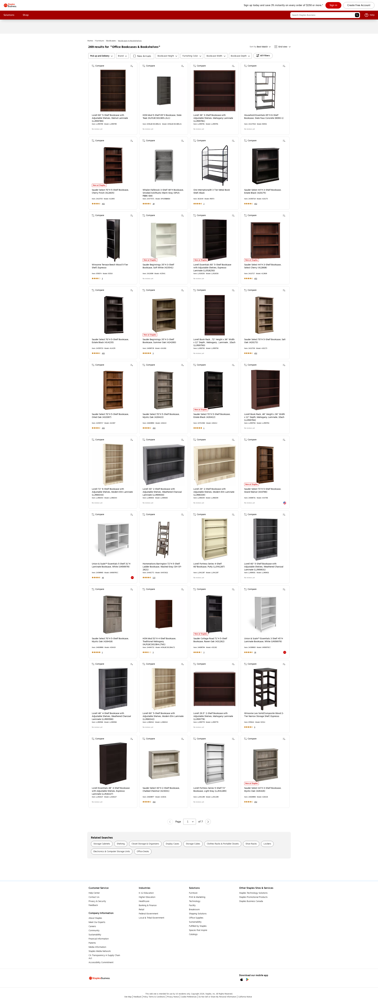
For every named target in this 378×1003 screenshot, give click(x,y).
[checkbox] (142, 56)
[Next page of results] (208, 821)
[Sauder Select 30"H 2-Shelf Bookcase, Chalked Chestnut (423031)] (164, 763)
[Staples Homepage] (10, 5)
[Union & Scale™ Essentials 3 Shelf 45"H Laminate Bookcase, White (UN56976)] (265, 614)
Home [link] (90, 40)
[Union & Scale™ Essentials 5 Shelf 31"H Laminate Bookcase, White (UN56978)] (113, 539)
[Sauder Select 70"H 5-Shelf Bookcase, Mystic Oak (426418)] (113, 614)
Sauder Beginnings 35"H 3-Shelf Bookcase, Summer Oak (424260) (159, 341)
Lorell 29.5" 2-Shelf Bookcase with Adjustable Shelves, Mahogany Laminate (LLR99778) (213, 716)
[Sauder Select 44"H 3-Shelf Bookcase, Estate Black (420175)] (265, 165)
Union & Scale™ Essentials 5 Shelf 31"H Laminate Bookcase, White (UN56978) (111, 565)
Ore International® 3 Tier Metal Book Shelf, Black (211, 191)
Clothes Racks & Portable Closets (223, 843)
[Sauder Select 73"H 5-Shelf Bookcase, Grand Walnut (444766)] (265, 464)
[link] (333, 5)
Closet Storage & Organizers (145, 843)
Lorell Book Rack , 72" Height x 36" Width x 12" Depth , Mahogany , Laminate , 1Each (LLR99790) (214, 342)
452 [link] (103, 204)
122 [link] (154, 578)
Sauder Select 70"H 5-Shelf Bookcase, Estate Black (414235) (110, 341)
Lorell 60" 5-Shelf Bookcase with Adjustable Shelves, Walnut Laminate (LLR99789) (110, 118)
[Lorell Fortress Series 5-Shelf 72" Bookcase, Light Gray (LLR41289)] (214, 763)
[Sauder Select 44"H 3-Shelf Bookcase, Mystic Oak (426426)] (265, 763)
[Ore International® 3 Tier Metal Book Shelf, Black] (214, 165)
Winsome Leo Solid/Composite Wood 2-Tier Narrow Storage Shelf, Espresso (264, 715)
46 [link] (103, 578)
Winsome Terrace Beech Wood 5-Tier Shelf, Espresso (110, 266)
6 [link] (254, 727)
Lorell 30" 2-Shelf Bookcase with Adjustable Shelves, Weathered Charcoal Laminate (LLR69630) (162, 492)
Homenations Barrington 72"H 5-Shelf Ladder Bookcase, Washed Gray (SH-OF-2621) (162, 566)
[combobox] (325, 15)
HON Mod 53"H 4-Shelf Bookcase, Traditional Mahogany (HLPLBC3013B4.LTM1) (159, 641)
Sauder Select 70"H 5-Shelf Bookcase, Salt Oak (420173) (264, 341)
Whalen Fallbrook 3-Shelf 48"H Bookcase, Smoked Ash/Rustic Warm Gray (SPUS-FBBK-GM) (163, 193)
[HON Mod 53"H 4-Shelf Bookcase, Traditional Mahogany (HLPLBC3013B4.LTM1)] (164, 614)
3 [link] (102, 278)
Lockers (267, 843)
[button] (357, 15)
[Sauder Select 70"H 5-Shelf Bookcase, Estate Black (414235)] (113, 315)
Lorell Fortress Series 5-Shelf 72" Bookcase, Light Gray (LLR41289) (210, 790)
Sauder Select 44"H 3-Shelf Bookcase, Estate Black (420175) (262, 191)
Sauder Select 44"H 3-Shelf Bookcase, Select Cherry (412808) (262, 266)
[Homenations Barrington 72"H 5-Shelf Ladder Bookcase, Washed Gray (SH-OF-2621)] (164, 539)
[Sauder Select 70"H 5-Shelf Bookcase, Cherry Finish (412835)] (113, 165)
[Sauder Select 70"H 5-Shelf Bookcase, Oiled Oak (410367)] (113, 390)
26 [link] (255, 652)
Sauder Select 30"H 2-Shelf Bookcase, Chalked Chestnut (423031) (161, 790)
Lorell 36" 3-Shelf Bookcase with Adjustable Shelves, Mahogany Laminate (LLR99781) (213, 118)
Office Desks (143, 851)
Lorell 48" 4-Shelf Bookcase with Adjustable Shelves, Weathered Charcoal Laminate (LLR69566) (111, 716)
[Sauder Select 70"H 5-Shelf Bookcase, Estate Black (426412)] (214, 390)
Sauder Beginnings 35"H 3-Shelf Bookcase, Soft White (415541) (158, 266)
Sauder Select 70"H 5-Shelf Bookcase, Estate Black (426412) (211, 416)
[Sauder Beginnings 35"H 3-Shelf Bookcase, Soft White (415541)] (164, 240)
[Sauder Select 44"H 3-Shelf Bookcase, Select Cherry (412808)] (265, 240)
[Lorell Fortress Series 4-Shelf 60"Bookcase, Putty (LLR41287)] (214, 539)
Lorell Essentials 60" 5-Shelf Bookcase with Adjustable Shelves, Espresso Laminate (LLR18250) (212, 267)
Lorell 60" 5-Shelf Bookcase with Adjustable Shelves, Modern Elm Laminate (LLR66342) (163, 716)
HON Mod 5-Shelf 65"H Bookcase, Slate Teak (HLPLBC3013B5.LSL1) (162, 117)
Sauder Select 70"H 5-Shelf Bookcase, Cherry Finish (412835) (110, 191)
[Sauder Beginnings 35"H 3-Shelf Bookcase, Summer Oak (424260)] (164, 315)
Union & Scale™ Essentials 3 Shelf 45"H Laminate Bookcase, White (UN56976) (263, 640)
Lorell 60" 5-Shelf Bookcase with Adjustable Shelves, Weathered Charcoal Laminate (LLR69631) (263, 566)
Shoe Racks (251, 843)
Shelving (121, 843)
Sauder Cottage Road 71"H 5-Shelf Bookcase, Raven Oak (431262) (210, 640)
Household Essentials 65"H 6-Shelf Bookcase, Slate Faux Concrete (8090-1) (264, 117)
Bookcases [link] (111, 40)
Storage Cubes (193, 843)
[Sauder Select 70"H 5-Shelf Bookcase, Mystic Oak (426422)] (164, 390)
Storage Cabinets (101, 843)
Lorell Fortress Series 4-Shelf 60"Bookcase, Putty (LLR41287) (209, 565)
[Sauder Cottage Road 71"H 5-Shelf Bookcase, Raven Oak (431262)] (214, 614)
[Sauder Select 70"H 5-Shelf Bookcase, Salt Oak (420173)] (265, 315)
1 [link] (203, 428)
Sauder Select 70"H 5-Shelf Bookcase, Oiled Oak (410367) (110, 416)
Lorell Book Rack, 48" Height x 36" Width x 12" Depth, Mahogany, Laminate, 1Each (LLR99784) (264, 417)
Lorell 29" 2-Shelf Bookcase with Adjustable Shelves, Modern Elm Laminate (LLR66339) (213, 492)
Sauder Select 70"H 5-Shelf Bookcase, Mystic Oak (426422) (161, 416)
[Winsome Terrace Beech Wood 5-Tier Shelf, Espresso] (113, 240)
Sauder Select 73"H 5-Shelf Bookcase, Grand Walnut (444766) (262, 491)
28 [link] (153, 204)
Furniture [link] (99, 40)
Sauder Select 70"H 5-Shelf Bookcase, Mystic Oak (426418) (110, 640)
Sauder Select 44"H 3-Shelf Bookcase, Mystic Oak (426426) (262, 790)
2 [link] (203, 204)
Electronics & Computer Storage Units (111, 851)
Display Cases (172, 843)
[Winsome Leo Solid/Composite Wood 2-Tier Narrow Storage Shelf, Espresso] (265, 689)
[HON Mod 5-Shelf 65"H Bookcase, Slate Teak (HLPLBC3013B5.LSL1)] (164, 91)
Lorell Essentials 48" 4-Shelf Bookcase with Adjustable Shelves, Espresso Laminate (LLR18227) (111, 791)
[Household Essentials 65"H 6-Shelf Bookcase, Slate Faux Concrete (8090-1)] (265, 91)
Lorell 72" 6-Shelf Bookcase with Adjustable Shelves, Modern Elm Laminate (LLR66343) (112, 492)
